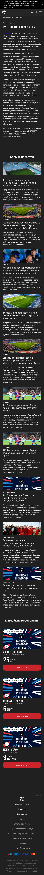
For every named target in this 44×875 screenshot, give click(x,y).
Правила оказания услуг (22, 828)
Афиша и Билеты (22, 804)
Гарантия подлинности (22, 838)
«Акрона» (8, 33)
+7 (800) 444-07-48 (22, 848)
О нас (22, 819)
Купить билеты (22, 667)
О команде (22, 814)
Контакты (22, 843)
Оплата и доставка (22, 824)
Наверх (38, 796)
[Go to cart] (36, 12)
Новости (22, 809)
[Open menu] (40, 12)
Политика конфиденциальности (22, 833)
